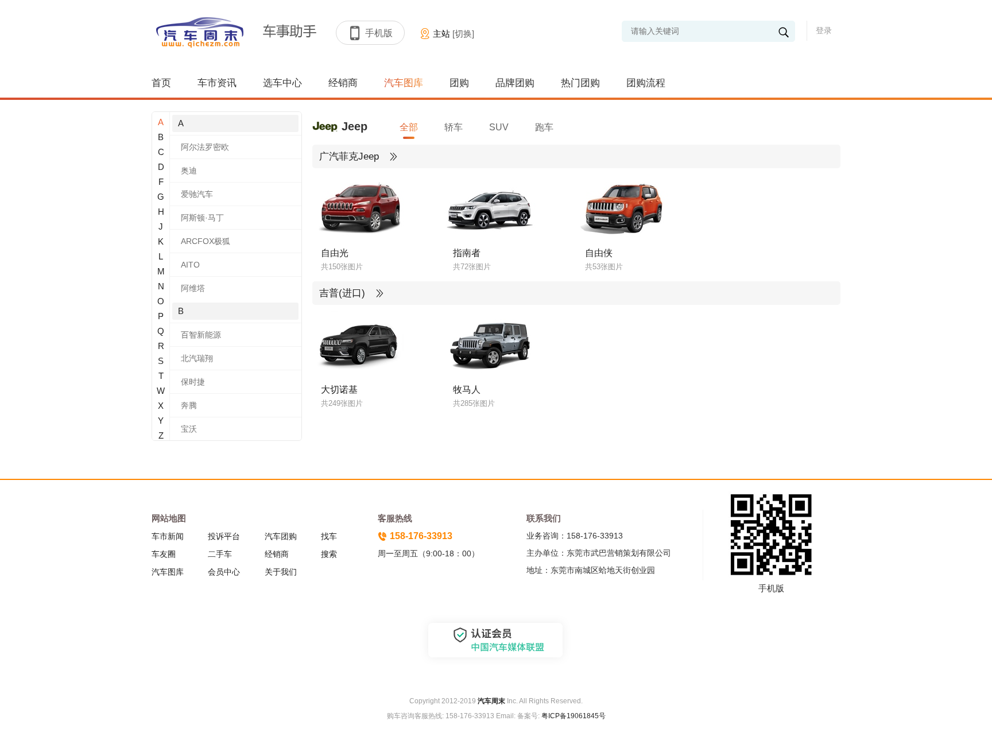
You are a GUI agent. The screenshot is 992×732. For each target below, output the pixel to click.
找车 (329, 536)
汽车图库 (403, 83)
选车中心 (282, 83)
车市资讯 (217, 83)
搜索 (329, 554)
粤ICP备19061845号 (573, 716)
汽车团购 (281, 536)
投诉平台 (224, 536)
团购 (459, 83)
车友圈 (164, 554)
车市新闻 (168, 536)
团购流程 (645, 83)
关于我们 (281, 571)
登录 (824, 30)
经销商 (343, 83)
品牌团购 (514, 83)
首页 (161, 83)
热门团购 (580, 83)
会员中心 (224, 571)
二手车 (220, 554)
